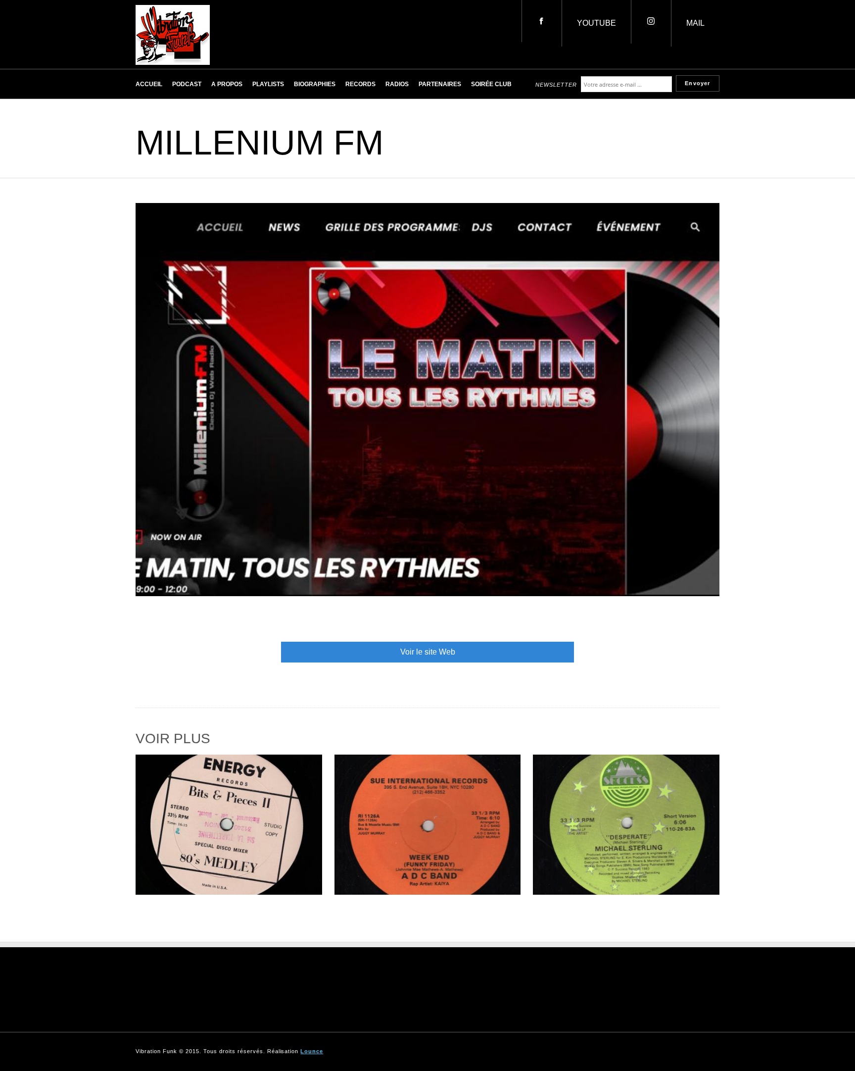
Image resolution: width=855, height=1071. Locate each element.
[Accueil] (173, 62)
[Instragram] (651, 22)
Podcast (186, 84)
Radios (397, 84)
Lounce (311, 1051)
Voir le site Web (427, 652)
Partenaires (440, 84)
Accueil (149, 84)
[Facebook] (542, 21)
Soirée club (491, 84)
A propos (226, 84)
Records (360, 84)
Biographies (314, 84)
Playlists (268, 84)
